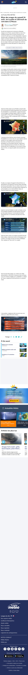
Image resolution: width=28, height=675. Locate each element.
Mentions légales (7, 661)
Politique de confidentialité (9, 665)
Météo (1, 12)
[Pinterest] (19, 649)
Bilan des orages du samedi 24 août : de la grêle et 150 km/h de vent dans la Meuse (18, 12)
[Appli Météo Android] (19, 656)
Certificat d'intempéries (7, 621)
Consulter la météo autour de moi (14, 47)
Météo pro (4, 642)
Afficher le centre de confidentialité (14, 667)
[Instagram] (15, 649)
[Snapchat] (12, 649)
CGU (13, 661)
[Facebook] (5, 649)
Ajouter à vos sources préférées (10, 28)
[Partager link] (21, 337)
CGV (17, 661)
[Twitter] (8, 649)
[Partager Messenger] (16, 337)
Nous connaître (5, 625)
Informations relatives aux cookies (14, 663)
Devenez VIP (15, 400)
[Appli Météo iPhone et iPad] (8, 656)
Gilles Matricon (9, 24)
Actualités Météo (6, 12)
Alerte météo (4, 623)
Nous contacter (5, 630)
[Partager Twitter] (13, 337)
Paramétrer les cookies (21, 665)
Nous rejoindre (5, 628)
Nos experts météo (6, 618)
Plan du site (21, 661)
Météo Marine (5, 640)
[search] (26, 2)
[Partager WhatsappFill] (19, 337)
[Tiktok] (23, 649)
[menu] (2, 2)
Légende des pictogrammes (9, 633)
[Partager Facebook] (11, 337)
